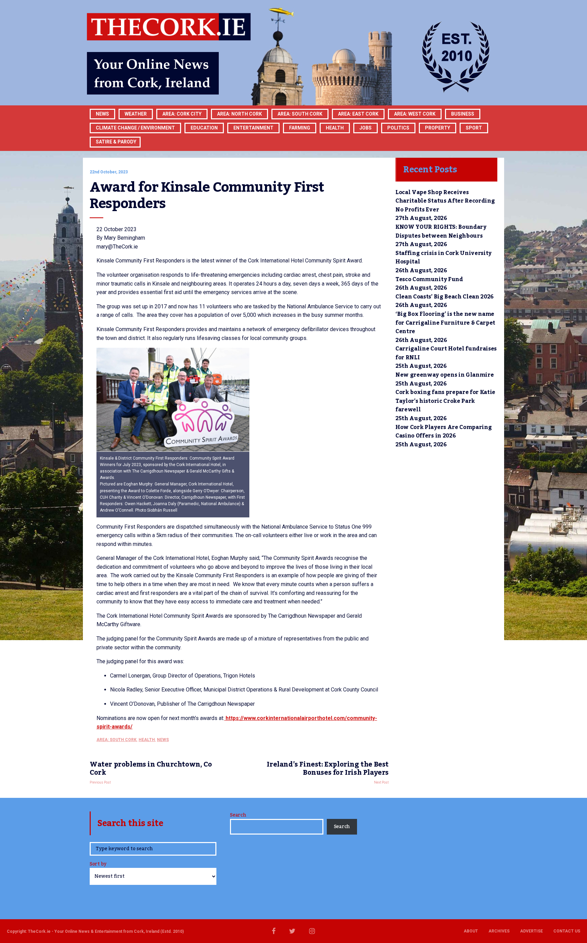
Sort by (98, 864)
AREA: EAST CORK (358, 114)
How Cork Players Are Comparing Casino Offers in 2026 (443, 432)
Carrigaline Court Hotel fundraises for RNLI (446, 353)
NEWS (163, 739)
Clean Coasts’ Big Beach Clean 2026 (444, 296)
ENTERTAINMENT (253, 128)
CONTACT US (566, 931)
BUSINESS (462, 114)
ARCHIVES (499, 931)
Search (238, 815)
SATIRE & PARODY (116, 141)
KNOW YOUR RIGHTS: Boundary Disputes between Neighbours (440, 231)
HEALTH (335, 128)
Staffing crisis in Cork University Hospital (443, 258)
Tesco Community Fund (429, 279)
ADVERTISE (531, 931)
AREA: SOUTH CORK (116, 739)
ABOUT (471, 931)
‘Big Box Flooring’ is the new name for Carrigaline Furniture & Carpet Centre (445, 323)
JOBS (365, 128)
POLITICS (398, 128)
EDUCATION (204, 128)
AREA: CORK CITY (181, 114)
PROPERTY (437, 128)
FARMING (299, 128)
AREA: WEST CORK (414, 114)
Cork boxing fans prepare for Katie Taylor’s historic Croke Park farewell (445, 401)
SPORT (474, 128)
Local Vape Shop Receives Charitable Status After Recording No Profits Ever (445, 201)
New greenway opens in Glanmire (444, 375)
